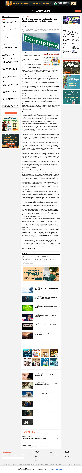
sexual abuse (55, 30)
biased (27, 29)
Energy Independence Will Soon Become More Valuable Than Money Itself (66, 46)
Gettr (35, 455)
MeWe (36, 457)
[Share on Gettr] (40, 27)
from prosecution (28, 92)
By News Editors (25, 23)
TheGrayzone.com (25, 60)
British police (49, 71)
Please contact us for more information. (28, 447)
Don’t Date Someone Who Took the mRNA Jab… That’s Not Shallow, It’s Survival (10, 22)
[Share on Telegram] (33, 27)
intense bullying (28, 229)
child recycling (42, 29)
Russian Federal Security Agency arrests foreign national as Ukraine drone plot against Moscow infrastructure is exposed (10, 73)
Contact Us (67, 452)
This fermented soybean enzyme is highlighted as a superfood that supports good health (10, 95)
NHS (46, 71)
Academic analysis (47, 235)
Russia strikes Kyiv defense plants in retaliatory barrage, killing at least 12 (9, 88)
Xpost (43, 31)
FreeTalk (36, 456)
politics (47, 30)
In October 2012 (25, 63)
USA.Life (36, 460)
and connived (39, 92)
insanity (27, 30)
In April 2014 (24, 209)
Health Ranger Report (53, 455)
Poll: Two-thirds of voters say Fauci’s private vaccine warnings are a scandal (9, 41)
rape (49, 30)
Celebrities (27, 16)
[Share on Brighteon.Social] (23, 27)
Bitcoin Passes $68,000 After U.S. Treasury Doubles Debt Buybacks (9, 55)
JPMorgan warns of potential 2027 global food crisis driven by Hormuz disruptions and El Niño (9, 69)
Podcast (51, 456)
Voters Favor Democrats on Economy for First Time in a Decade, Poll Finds (9, 99)
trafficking (27, 31)
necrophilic (47, 73)
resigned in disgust (51, 119)
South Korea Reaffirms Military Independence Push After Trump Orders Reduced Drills (9, 58)
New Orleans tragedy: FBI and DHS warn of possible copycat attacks (45, 324)
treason (33, 31)
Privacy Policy (67, 455)
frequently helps (42, 212)
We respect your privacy (5, 460)
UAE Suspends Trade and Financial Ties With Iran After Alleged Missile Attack (10, 85)
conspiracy (47, 29)
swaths (24, 224)
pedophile (44, 30)
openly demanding (27, 225)
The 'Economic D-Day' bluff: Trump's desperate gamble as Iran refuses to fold (9, 48)
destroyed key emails (30, 95)
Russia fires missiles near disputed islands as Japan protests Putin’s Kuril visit (9, 26)
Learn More (53, 469)
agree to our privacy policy (28, 470)
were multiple (33, 76)
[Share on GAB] (37, 27)
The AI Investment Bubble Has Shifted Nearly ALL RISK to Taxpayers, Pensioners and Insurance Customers (76, 47)
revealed (42, 239)
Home (23, 16)
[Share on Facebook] (28, 27)
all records (30, 100)
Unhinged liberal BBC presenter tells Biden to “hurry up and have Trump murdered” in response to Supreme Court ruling (46, 393)
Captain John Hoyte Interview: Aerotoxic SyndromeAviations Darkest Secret (75, 52)
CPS (53, 29)
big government (30, 29)
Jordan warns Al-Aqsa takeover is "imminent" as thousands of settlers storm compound (10, 106)
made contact (41, 78)
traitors (31, 31)
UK (38, 31)
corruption (50, 29)
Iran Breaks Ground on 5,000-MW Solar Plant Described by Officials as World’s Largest (9, 65)
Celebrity (35, 29)
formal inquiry (27, 129)
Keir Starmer (35, 30)
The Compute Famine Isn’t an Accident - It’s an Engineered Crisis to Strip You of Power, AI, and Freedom (9, 29)
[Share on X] (30, 27)
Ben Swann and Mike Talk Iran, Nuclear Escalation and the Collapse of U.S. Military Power (67, 39)
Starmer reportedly (28, 202)
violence (40, 31)
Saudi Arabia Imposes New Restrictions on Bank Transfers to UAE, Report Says (10, 62)
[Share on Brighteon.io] (26, 27)
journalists (27, 73)
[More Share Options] (42, 27)
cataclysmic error (26, 232)
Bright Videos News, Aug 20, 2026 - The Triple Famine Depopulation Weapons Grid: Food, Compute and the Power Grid (67, 53)
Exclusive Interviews (53, 457)
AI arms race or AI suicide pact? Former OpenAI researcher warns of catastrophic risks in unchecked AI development (46, 298)
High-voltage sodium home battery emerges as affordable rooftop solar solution (9, 51)
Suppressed (24, 31)
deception (55, 29)
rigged (52, 30)
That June (33, 210)
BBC (25, 29)
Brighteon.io (36, 452)
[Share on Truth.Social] (35, 27)
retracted (38, 121)
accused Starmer (29, 115)
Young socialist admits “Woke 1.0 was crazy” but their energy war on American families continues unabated (10, 81)
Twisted (36, 31)
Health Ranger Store (68, 456)
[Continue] (23, 458)
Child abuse (38, 29)
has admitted (39, 243)
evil (24, 30)
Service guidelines (29, 191)
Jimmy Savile (30, 30)
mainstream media (40, 30)
